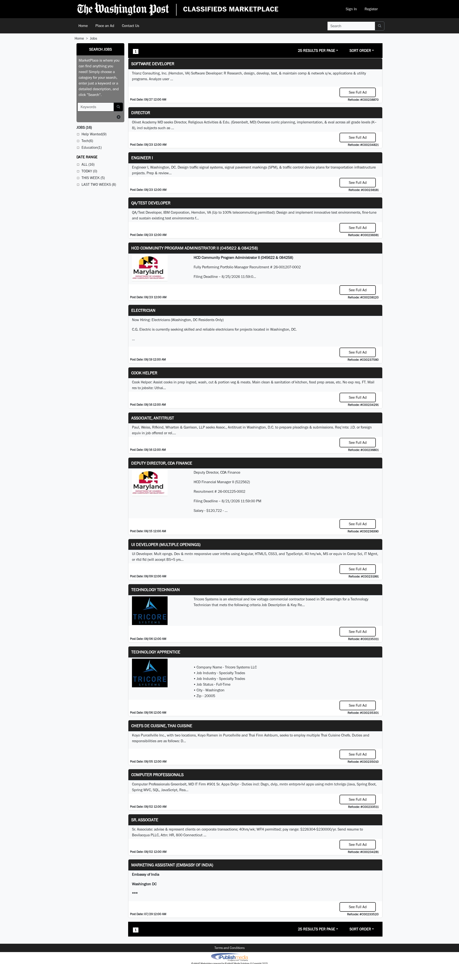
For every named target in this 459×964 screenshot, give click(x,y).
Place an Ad (104, 25)
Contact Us (130, 25)
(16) (84, 127)
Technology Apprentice (155, 651)
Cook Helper (144, 372)
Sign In (351, 9)
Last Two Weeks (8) (99, 184)
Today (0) (89, 171)
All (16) (88, 164)
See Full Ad (358, 92)
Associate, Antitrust (152, 417)
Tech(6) (87, 140)
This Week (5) (93, 177)
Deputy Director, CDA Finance (161, 463)
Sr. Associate (144, 819)
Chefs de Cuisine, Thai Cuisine (161, 725)
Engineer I (142, 157)
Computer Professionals (157, 774)
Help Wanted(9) (94, 134)
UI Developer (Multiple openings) (166, 544)
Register (371, 9)
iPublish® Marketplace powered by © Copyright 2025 (229, 957)
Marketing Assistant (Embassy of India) (172, 864)
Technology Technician (155, 589)
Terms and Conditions (229, 948)
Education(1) (92, 147)
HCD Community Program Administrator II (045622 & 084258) (194, 247)
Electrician (143, 310)
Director (140, 112)
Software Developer (152, 63)
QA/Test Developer (150, 202)
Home (83, 25)
